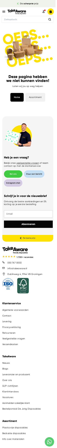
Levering (7, 321)
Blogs (5, 368)
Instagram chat (13, 183)
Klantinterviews (10, 391)
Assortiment (35, 97)
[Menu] (4, 11)
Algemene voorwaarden (15, 310)
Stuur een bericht (34, 174)
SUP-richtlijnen (10, 386)
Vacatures (7, 397)
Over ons (7, 380)
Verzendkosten (10, 344)
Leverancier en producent (16, 374)
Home (17, 97)
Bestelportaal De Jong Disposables (21, 408)
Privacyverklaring (11, 327)
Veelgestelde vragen (13, 338)
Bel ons (13, 174)
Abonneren (28, 224)
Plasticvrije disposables (15, 427)
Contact (6, 315)
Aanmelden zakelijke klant (16, 403)
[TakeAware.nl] (20, 11)
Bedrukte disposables (14, 433)
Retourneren (8, 333)
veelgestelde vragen (27, 163)
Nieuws (6, 363)
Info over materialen (13, 439)
